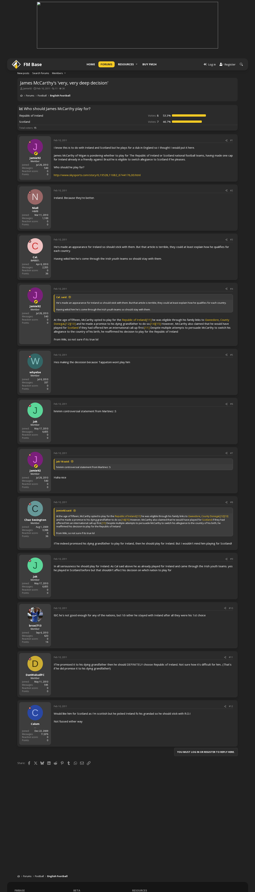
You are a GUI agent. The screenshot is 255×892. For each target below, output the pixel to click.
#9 (231, 559)
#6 (231, 404)
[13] (73, 323)
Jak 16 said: (63, 461)
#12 (231, 706)
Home (91, 64)
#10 (231, 608)
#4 (231, 288)
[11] (149, 320)
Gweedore (212, 320)
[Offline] (30, 142)
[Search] (241, 64)
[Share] (226, 140)
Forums (106, 64)
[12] (67, 323)
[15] (158, 323)
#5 (231, 354)
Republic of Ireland (134, 320)
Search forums (40, 73)
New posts (23, 73)
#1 (231, 140)
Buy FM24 (149, 64)
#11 (231, 657)
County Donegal (210, 516)
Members (57, 73)
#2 (231, 190)
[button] (136, 64)
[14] (153, 323)
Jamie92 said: (64, 510)
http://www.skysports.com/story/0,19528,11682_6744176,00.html (97, 175)
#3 (231, 239)
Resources (126, 64)
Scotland (73, 327)
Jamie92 (27, 88)
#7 (231, 453)
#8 (231, 502)
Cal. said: (61, 297)
